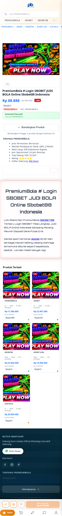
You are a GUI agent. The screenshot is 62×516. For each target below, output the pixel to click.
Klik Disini (34, 161)
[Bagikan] (5, 504)
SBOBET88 (43, 20)
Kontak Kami (9, 483)
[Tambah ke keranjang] (21, 504)
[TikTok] (18, 465)
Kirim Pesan (15, 451)
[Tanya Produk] (13, 504)
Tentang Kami (9, 478)
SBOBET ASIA (42, 27)
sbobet (35, 239)
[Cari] (6, 14)
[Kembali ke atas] (56, 496)
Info (54, 170)
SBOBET (29, 20)
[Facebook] (5, 465)
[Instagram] (11, 465)
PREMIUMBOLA (12, 20)
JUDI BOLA (54, 27)
